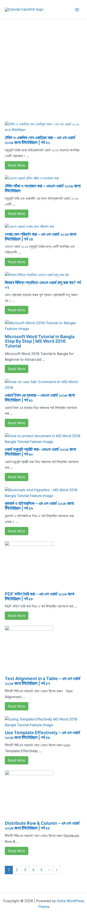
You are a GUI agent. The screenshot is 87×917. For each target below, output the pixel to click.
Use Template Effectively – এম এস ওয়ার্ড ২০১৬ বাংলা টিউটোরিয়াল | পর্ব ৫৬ (42, 735)
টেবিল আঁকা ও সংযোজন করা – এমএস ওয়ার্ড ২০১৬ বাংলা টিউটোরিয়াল (42, 188)
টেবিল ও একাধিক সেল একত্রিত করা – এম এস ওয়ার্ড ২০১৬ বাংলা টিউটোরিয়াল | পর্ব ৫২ (40, 140)
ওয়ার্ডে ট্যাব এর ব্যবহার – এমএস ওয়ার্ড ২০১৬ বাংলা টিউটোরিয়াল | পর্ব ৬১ (40, 398)
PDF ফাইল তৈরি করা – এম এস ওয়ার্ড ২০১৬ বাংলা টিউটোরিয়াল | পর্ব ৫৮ (39, 596)
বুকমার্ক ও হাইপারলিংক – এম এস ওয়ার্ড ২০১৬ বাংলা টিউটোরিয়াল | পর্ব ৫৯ (39, 506)
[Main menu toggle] (77, 10)
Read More (16, 165)
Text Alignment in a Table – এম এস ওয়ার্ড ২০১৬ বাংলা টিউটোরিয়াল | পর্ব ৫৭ (42, 681)
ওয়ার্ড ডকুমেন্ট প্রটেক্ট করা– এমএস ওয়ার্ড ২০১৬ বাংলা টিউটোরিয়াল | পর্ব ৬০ (40, 452)
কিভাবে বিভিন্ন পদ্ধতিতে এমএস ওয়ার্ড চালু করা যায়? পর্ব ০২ (43, 285)
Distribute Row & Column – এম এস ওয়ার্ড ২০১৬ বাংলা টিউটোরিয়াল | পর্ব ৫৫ (42, 825)
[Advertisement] (43, 65)
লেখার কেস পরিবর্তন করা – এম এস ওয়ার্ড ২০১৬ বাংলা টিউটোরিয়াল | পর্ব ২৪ (40, 237)
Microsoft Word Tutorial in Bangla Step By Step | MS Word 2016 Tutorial (39, 341)
